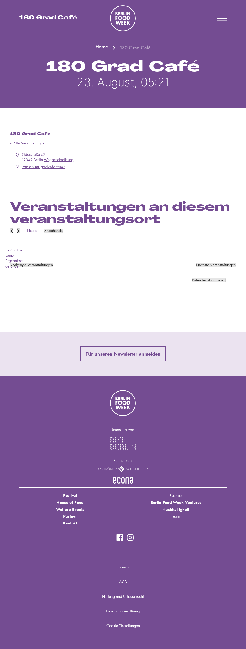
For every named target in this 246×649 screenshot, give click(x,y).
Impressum (123, 567)
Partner (70, 516)
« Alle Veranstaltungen (28, 143)
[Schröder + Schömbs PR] (123, 469)
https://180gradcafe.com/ (43, 167)
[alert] (14, 258)
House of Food (70, 503)
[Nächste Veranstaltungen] (18, 230)
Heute (32, 231)
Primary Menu (216, 18)
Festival (70, 496)
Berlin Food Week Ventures (176, 503)
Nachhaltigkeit (175, 510)
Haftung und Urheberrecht (123, 597)
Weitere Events (70, 510)
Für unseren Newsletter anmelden (123, 354)
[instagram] (130, 537)
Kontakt (70, 523)
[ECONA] (123, 480)
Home (102, 46)
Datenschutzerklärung (123, 611)
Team (175, 516)
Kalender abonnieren (208, 280)
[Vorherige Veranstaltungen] (11, 230)
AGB (123, 582)
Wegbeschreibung (58, 160)
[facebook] (119, 537)
